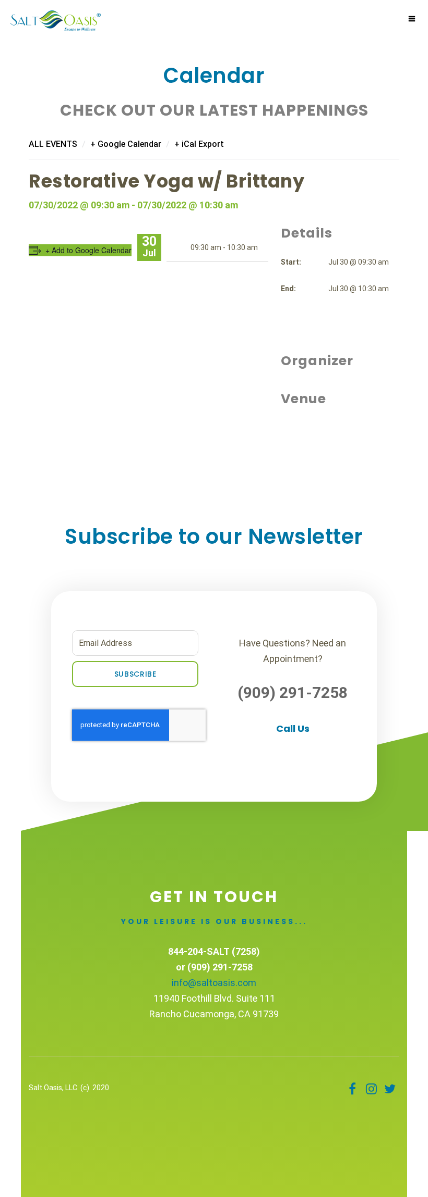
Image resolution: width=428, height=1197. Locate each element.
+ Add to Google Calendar (88, 250)
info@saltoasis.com (214, 982)
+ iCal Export (199, 144)
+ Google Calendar (125, 144)
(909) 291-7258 (292, 692)
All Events (53, 144)
